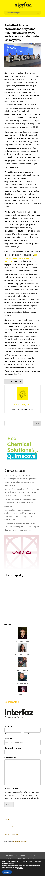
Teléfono (8, 738)
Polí (5, 827)
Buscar (36, 423)
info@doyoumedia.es (20, 841)
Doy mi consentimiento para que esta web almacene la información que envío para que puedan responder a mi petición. (22, 795)
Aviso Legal (8, 819)
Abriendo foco (11, 855)
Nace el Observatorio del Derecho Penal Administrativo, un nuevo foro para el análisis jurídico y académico (21, 492)
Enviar (9, 805)
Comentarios (10, 758)
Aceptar (6, 872)
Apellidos (27, 734)
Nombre (8, 726)
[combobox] (7, 742)
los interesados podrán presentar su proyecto (20, 258)
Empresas (32, 855)
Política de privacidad (11, 834)
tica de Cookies (12, 827)
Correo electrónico (13, 748)
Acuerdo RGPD (11, 788)
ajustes (20, 868)
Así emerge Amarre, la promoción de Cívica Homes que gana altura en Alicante (20, 503)
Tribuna (23, 855)
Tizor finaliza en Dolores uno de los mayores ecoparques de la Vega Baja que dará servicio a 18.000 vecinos (22, 527)
